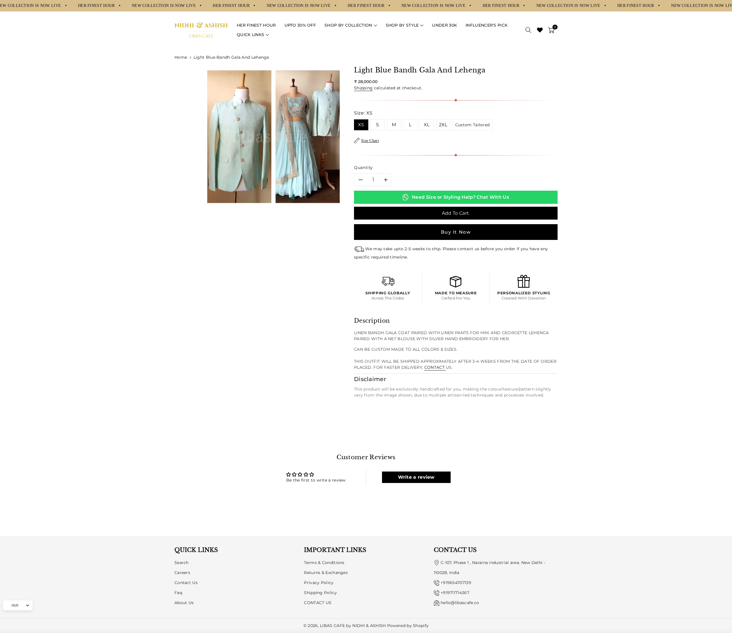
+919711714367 (455, 592)
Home (180, 57)
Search (181, 562)
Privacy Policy (318, 582)
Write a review (416, 477)
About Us (184, 602)
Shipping (363, 87)
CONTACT (435, 367)
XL (427, 124)
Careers (182, 572)
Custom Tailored (472, 124)
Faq (178, 592)
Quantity (363, 167)
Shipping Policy (320, 592)
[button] (351, 25)
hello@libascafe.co (460, 602)
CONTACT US (317, 602)
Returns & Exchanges (326, 572)
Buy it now (456, 232)
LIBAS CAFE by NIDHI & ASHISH (353, 625)
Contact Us (186, 582)
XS (361, 124)
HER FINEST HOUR (97, 5)
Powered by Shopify (408, 625)
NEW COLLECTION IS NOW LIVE (164, 5)
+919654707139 (456, 582)
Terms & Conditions (324, 562)
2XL (443, 124)
